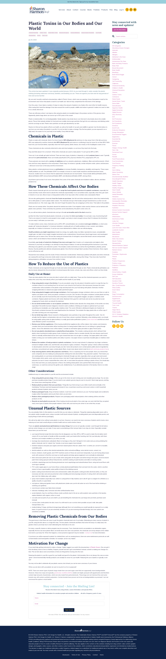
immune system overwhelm (88, 32)
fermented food (117, 152)
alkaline (114, 52)
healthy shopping (117, 188)
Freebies (96, 10)
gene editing (116, 170)
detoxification (116, 106)
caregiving (115, 79)
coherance (115, 97)
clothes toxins (43, 32)
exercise (114, 143)
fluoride (114, 156)
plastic (38, 35)
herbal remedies (117, 194)
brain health (116, 70)
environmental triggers (119, 134)
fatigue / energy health (119, 148)
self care (115, 276)
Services (62, 10)
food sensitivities (117, 161)
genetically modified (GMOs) (63, 573)
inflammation (116, 216)
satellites (115, 270)
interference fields (118, 219)
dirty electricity (117, 114)
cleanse (114, 92)
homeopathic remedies (119, 201)
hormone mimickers (75, 32)
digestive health (117, 108)
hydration (115, 208)
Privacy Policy (86, 655)
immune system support (119, 212)
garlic (114, 168)
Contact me (88, 533)
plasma (114, 256)
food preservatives (118, 159)
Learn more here (92, 319)
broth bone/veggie (118, 74)
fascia (114, 145)
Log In (121, 10)
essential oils (116, 139)
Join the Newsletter (120, 30)
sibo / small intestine (118, 285)
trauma (114, 307)
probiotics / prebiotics (119, 265)
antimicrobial (116, 59)
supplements (116, 298)
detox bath (115, 103)
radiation (115, 267)
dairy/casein (116, 99)
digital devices (116, 112)
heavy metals (116, 192)
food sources (116, 163)
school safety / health (119, 272)
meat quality (116, 232)
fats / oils (115, 150)
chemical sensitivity (33, 32)
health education (117, 181)
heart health (116, 190)
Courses (83, 10)
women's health (117, 316)
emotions (115, 125)
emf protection (117, 119)
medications (116, 234)
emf (113, 117)
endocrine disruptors (64, 32)
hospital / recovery (118, 205)
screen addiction (117, 274)
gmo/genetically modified (120, 177)
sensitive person (117, 283)
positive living (116, 263)
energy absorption (118, 132)
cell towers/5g (117, 81)
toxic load (44, 35)
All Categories (116, 46)
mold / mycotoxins (118, 239)
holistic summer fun (118, 199)
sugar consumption (118, 294)
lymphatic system (118, 230)
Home (102, 655)
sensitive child (116, 281)
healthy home (116, 185)
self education (116, 279)
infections (115, 214)
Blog (115, 10)
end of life (115, 128)
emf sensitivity (117, 121)
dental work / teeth (52, 32)
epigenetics (115, 137)
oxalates (115, 252)
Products (104, 10)
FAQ (110, 10)
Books (89, 10)
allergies (114, 54)
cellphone (115, 83)
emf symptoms (117, 123)
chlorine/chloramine (118, 90)
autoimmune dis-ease (119, 61)
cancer (114, 77)
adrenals (115, 50)
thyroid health (116, 303)
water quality (116, 312)
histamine (115, 196)
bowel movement (117, 68)
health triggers (117, 183)
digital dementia (117, 110)
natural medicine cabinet (120, 245)
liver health (98, 32)
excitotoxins (116, 141)
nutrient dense (117, 250)
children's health (117, 88)
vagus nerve (116, 310)
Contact (75, 10)
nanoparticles (32, 35)
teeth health (116, 301)
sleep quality (116, 287)
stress (114, 292)
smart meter (116, 290)
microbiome (115, 236)
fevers (114, 154)
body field (115, 66)
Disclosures (65, 655)
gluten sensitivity (117, 172)
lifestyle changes (117, 223)
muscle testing (117, 241)
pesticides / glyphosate (119, 254)
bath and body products (120, 63)
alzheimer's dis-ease (119, 57)
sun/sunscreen (116, 296)
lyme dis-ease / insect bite (120, 227)
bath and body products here (99, 349)
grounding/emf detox (119, 179)
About (69, 10)
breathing (115, 72)
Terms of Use (76, 655)
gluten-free (116, 174)
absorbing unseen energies (120, 48)
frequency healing (118, 165)
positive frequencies (118, 261)
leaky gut (115, 221)
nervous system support (120, 248)
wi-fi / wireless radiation (120, 314)
